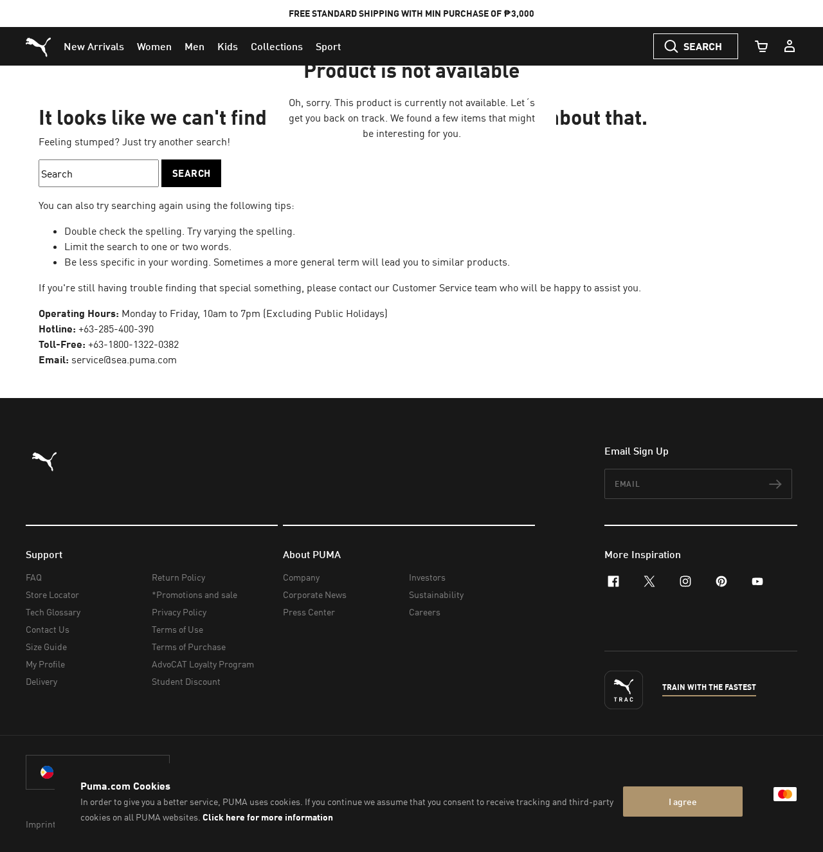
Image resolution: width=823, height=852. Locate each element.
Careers (424, 611)
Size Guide (46, 646)
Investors (427, 577)
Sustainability (436, 594)
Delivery (41, 681)
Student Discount (186, 681)
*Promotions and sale (194, 594)
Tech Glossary (53, 611)
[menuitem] (94, 46)
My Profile (45, 663)
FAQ (34, 577)
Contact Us (47, 629)
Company (301, 577)
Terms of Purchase (189, 646)
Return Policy (178, 577)
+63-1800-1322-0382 (133, 344)
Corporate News (315, 594)
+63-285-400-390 (116, 328)
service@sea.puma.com (124, 359)
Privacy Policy (179, 611)
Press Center (309, 611)
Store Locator (52, 594)
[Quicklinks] (789, 46)
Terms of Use (177, 629)
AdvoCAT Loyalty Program (203, 663)
